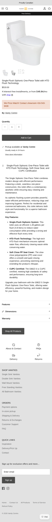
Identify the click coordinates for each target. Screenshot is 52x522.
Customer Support (10, 424)
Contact (5, 453)
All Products (25, 503)
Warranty (6, 318)
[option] (26, 41)
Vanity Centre (11, 113)
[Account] (44, 8)
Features (6, 304)
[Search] (8, 8)
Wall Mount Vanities (11, 383)
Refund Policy (7, 506)
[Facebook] (3, 488)
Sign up (8, 480)
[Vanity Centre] (26, 8)
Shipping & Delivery (11, 416)
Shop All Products (13, 331)
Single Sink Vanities (11, 374)
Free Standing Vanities (12, 387)
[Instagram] (8, 488)
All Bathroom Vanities (11, 391)
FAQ (4, 429)
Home (4, 503)
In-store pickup (8, 411)
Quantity (6, 121)
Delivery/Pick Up (9, 448)
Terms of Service (39, 503)
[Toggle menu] (2, 8)
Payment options (9, 407)
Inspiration (6, 444)
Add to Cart (26, 138)
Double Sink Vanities (11, 378)
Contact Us (13, 503)
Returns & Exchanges (12, 420)
